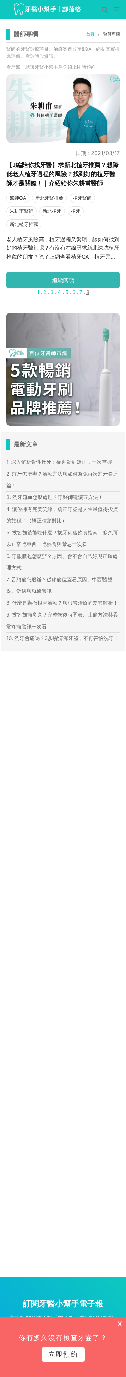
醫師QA (18, 198)
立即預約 (63, 1354)
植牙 (75, 211)
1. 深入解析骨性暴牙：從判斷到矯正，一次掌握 (59, 462)
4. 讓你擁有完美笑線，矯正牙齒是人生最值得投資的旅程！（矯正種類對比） (62, 515)
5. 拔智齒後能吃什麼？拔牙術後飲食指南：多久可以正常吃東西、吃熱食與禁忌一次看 (62, 538)
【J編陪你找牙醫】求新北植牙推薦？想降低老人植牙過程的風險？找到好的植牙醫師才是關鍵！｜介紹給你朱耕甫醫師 (62, 174)
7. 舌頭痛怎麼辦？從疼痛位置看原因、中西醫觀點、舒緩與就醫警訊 (59, 585)
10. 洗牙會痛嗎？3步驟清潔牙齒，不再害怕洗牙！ (62, 638)
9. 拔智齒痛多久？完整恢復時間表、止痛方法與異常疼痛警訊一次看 (62, 620)
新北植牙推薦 (24, 224)
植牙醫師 (82, 198)
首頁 (90, 34)
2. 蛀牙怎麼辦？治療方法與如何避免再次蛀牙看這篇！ (62, 479)
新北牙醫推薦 (49, 198)
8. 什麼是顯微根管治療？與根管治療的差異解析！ (62, 603)
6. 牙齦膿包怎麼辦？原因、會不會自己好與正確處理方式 (62, 562)
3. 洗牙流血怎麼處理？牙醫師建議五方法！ (54, 497)
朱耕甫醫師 (21, 211)
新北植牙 (52, 211)
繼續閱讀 (63, 280)
